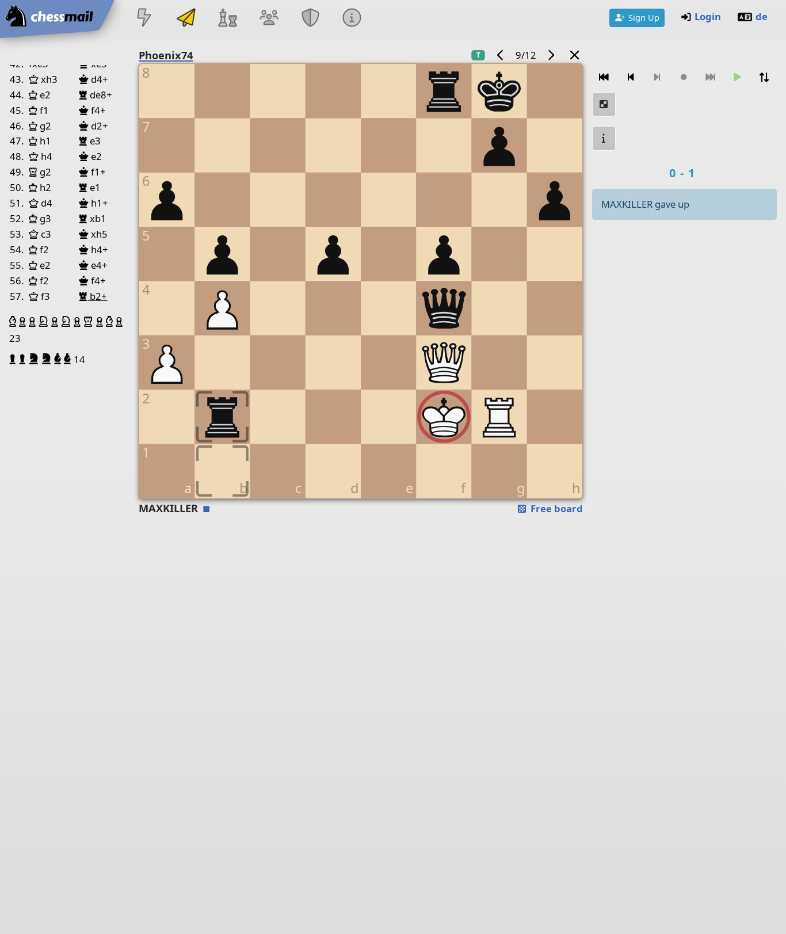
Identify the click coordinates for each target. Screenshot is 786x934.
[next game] (551, 55)
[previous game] (500, 55)
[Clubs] (310, 19)
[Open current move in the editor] (604, 104)
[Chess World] (227, 19)
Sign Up (643, 17)
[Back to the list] (574, 55)
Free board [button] (555, 508)
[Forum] (268, 19)
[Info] (352, 19)
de (762, 16)
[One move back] (631, 77)
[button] (14, 321)
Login (708, 16)
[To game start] (604, 77)
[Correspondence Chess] (186, 19)
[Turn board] (764, 77)
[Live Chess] (144, 19)
